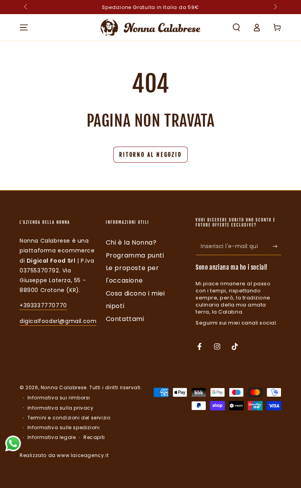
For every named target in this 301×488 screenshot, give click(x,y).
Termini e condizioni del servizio (69, 418)
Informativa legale (51, 437)
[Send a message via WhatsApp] (13, 443)
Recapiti (94, 437)
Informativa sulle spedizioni (63, 428)
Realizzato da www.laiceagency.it (64, 455)
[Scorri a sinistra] (26, 7)
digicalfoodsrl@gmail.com (58, 321)
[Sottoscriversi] (276, 246)
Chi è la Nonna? (131, 242)
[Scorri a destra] (274, 7)
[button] (236, 27)
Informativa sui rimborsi (58, 398)
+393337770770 (43, 305)
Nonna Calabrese (64, 387)
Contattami (125, 318)
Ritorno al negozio (150, 154)
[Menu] (24, 27)
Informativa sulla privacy (60, 408)
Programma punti (135, 255)
